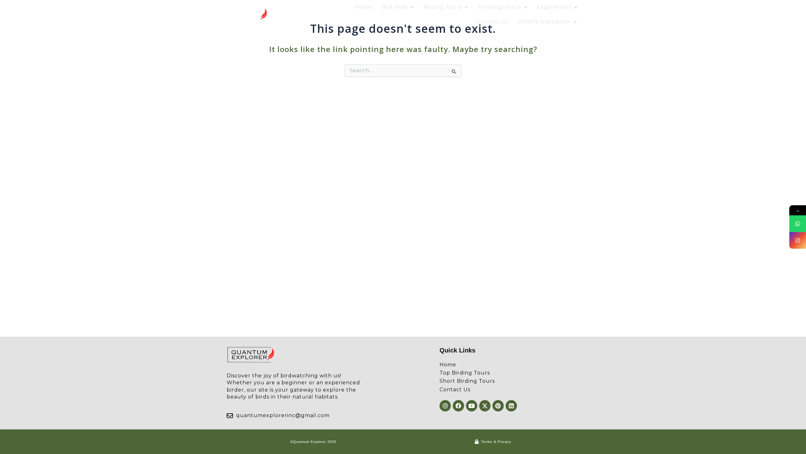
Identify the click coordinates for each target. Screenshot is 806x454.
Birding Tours (442, 7)
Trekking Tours (499, 7)
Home (363, 7)
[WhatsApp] (797, 223)
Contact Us (492, 22)
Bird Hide (394, 7)
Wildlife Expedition (544, 22)
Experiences (554, 7)
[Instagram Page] (797, 240)
